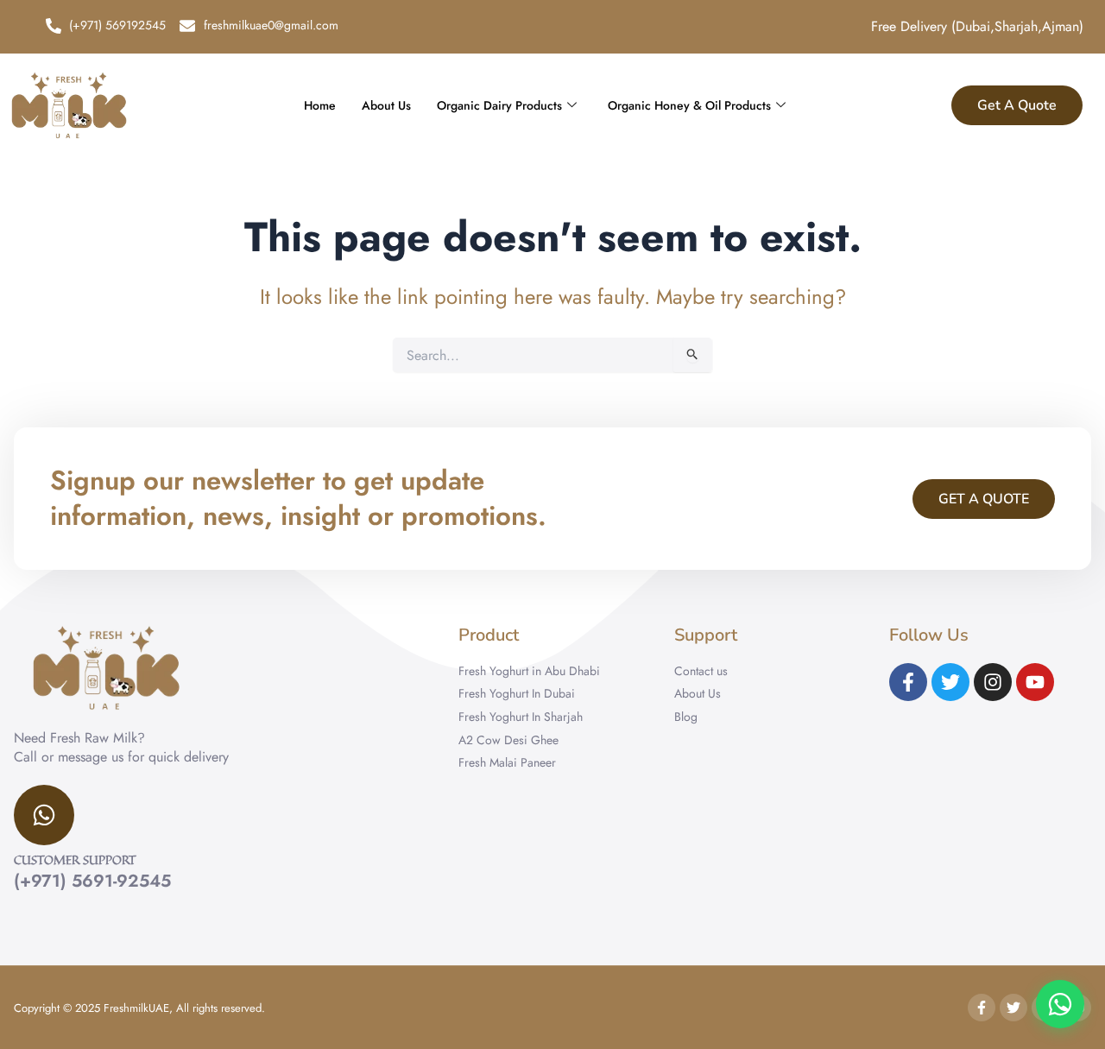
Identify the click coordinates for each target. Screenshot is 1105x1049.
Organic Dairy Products (499, 105)
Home (320, 105)
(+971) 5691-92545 (92, 881)
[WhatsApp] (1060, 1004)
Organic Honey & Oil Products (689, 105)
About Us (386, 105)
